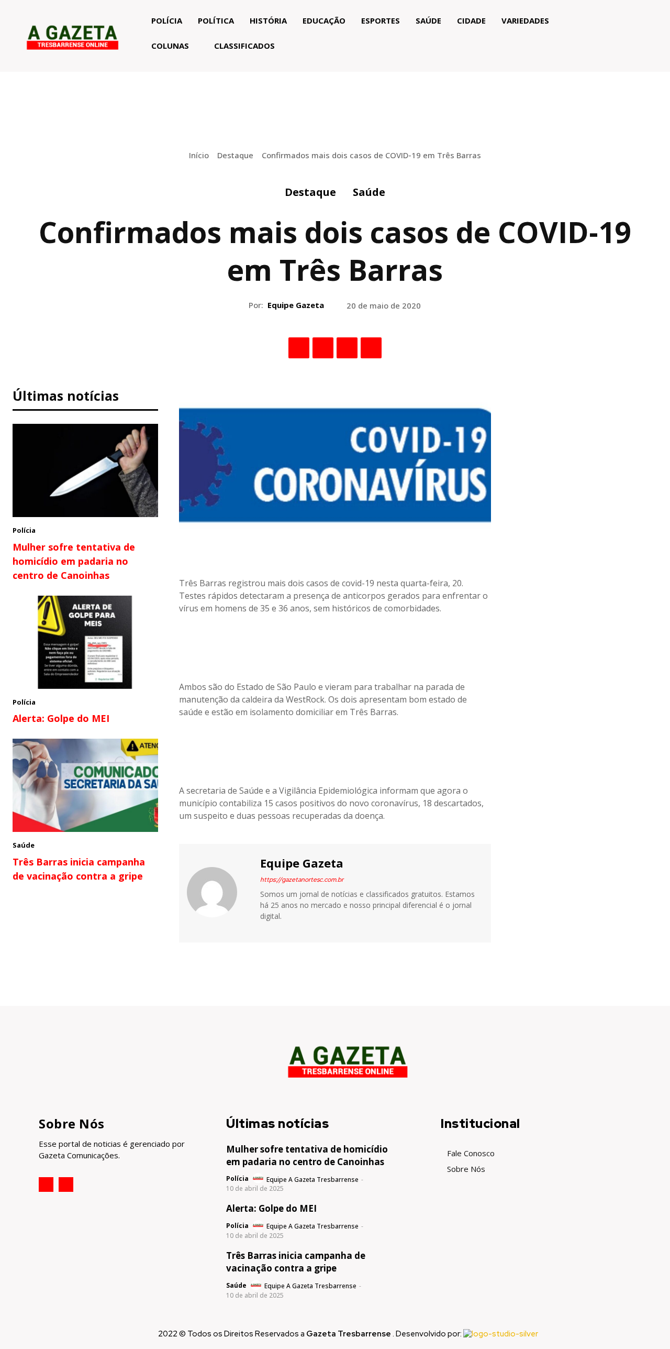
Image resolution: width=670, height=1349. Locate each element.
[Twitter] (322, 347)
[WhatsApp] (371, 347)
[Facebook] (298, 347)
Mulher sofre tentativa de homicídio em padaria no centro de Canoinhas (74, 561)
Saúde (369, 192)
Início (199, 155)
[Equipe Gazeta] (218, 891)
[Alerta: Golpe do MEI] (85, 642)
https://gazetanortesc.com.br (301, 879)
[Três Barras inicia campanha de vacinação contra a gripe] (85, 785)
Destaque (235, 155)
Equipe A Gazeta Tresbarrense (312, 1179)
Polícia (24, 530)
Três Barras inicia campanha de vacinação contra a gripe (295, 1261)
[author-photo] (259, 1179)
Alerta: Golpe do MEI (61, 718)
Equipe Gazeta (295, 305)
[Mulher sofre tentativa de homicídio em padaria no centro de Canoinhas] (85, 470)
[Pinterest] (347, 347)
